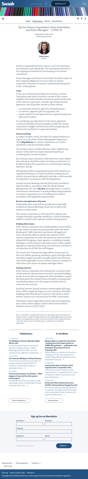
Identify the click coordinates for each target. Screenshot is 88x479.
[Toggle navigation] (84, 3)
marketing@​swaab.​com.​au (58, 317)
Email (47, 436)
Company (19, 428)
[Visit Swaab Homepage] (8, 3)
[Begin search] (46, 3)
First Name (20, 421)
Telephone (20, 436)
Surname (48, 421)
